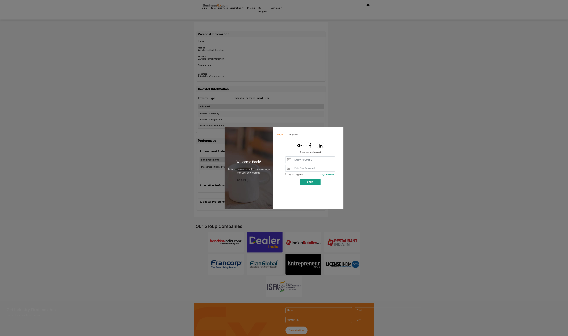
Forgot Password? (328, 175)
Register (293, 134)
